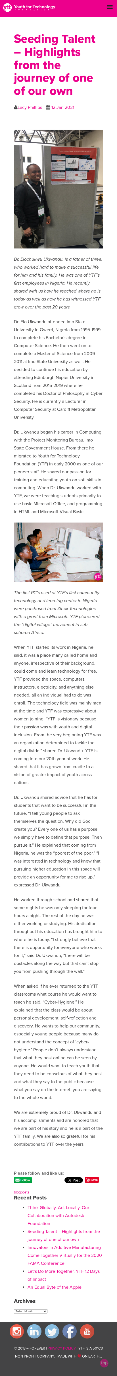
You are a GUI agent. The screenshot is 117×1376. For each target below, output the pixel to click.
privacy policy (62, 1348)
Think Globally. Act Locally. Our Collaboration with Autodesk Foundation (58, 1215)
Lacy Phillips (30, 107)
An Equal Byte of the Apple (55, 1287)
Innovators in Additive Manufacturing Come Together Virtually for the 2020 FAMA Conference (65, 1255)
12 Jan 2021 (62, 107)
